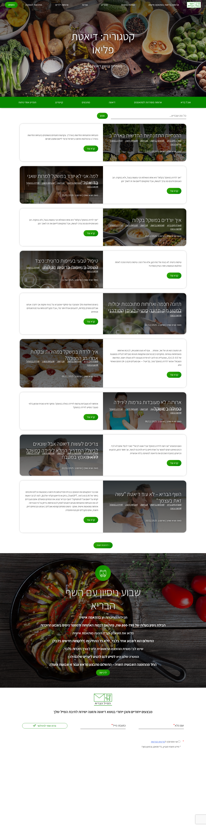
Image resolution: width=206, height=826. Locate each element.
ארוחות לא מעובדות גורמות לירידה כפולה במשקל (147, 405)
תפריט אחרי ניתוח (27, 102)
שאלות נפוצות (128, 5)
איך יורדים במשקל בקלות (156, 219)
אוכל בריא (186, 102)
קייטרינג (59, 102)
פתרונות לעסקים (33, 5)
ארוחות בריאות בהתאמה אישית (163, 5)
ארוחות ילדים (61, 5)
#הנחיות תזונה (131, 140)
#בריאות (144, 140)
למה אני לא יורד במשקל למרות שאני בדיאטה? (62, 179)
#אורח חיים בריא (174, 140)
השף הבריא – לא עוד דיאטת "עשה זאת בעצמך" (148, 497)
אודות (85, 5)
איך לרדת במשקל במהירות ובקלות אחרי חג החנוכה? (64, 355)
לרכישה (103, 672)
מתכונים (86, 102)
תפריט (104, 5)
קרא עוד (91, 148)
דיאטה (112, 102)
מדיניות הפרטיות (158, 741)
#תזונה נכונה (175, 144)
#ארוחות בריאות (157, 140)
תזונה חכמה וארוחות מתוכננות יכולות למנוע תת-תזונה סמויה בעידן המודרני (144, 307)
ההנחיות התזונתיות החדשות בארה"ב (145, 135)
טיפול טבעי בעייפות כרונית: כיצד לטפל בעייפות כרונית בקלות (66, 264)
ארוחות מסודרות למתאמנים (148, 102)
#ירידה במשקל (116, 140)
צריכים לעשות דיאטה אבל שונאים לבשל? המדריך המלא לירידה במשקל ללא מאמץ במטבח (62, 450)
